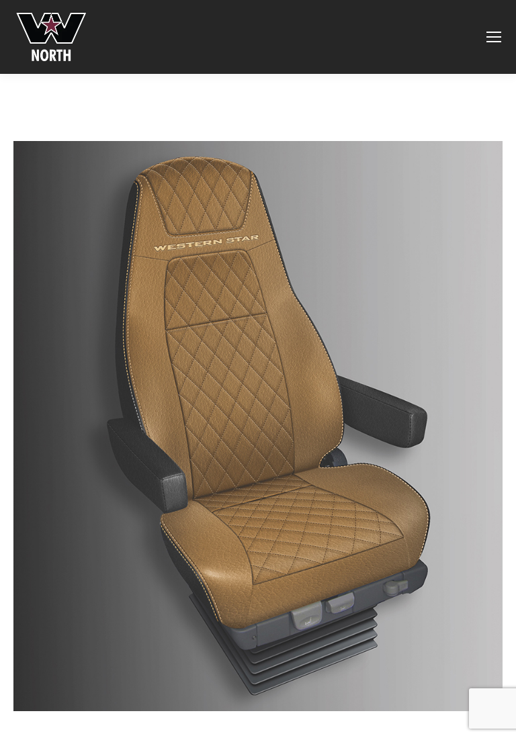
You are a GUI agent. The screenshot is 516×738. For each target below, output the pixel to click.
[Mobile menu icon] (494, 37)
